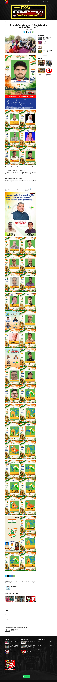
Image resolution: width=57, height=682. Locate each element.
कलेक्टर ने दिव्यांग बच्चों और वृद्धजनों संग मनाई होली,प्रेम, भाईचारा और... (48, 66)
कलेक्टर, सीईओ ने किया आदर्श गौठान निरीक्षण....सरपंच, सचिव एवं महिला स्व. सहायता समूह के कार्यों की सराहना (29, 188)
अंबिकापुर (11, 21)
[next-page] (6, 606)
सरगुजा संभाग (8, 21)
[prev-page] (5, 606)
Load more (44, 54)
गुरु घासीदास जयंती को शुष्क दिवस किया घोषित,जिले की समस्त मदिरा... (48, 74)
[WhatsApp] (32, 32)
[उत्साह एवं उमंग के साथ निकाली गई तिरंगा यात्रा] (41, 70)
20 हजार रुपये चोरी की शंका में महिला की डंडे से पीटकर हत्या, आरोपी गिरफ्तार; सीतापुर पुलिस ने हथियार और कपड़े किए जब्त (20, 604)
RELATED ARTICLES (8, 593)
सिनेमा (48, 1)
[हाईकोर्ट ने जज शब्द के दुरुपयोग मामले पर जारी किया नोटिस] (41, 62)
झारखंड (32, 1)
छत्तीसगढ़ (29, 1)
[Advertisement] (28, 11)
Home (5, 21)
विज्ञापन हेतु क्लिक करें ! (26, 676)
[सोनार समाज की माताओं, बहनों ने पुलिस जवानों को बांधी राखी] (9, 599)
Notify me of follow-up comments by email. (12, 629)
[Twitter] (24, 32)
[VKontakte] (39, 662)
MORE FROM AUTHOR (15, 593)
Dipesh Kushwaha (26, 29)
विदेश (40, 1)
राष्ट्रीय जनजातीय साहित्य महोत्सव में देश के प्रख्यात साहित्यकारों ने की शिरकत (11, 582)
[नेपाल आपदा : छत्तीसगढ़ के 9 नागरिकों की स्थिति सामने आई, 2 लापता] (31, 599)
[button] (51, 1)
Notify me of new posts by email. (10, 630)
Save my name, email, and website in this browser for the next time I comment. (17, 627)
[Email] (26, 32)
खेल (45, 1)
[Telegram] (28, 32)
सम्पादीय (43, 1)
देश (37, 1)
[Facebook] (30, 32)
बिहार (35, 1)
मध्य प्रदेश (25, 1)
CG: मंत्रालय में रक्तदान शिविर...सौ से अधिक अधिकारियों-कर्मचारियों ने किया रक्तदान (29, 582)
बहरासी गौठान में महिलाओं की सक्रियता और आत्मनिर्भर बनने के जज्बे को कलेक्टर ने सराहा (9, 188)
